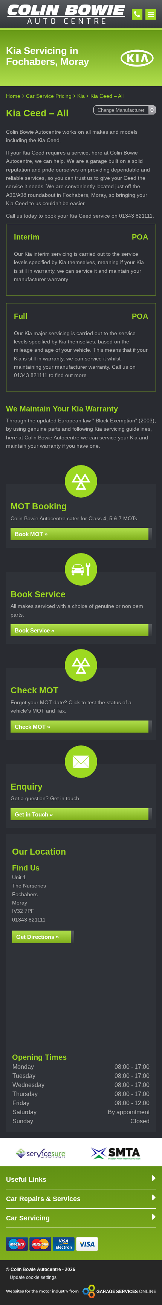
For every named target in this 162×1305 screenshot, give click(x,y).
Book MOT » (31, 534)
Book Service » (34, 630)
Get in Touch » (34, 814)
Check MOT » (32, 727)
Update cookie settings (33, 1277)
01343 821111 (29, 920)
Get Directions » (37, 937)
